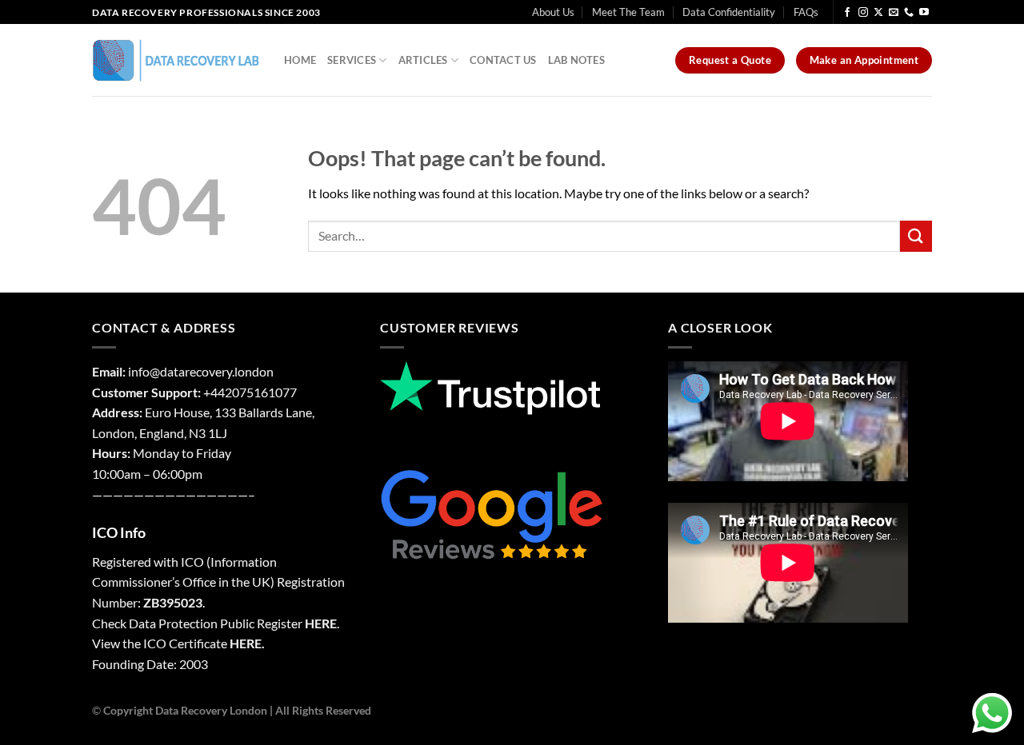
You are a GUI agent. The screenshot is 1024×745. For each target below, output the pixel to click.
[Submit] (916, 236)
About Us (553, 12)
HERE (321, 623)
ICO (192, 561)
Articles (423, 60)
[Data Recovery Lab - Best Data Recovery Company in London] (176, 60)
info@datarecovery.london (201, 371)
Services (351, 60)
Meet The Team (628, 12)
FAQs (806, 12)
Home (300, 60)
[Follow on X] (878, 12)
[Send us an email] (893, 12)
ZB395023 (172, 602)
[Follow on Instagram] (863, 12)
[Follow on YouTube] (924, 12)
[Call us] (909, 12)
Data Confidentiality (728, 12)
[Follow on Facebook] (847, 12)
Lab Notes (576, 60)
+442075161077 (250, 392)
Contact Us (503, 60)
